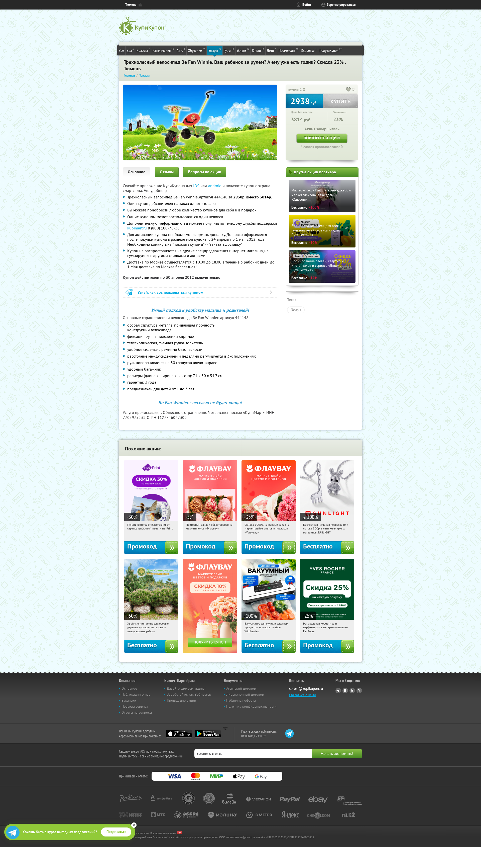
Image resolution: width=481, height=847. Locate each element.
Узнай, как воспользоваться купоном (170, 292)
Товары (214, 50)
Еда (130, 50)
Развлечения (163, 50)
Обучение (196, 50)
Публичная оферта (241, 700)
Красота (143, 50)
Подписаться (116, 831)
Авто (181, 50)
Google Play (208, 734)
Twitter (352, 690)
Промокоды (288, 50)
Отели (258, 50)
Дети (271, 50)
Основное (136, 171)
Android (215, 185)
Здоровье (309, 50)
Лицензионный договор (245, 694)
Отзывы (167, 171)
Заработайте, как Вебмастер (189, 694)
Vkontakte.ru (345, 690)
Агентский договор (241, 688)
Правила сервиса (135, 706)
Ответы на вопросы (137, 712)
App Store (179, 734)
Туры (229, 50)
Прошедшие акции (181, 700)
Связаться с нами (302, 695)
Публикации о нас (136, 694)
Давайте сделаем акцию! (186, 688)
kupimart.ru (137, 227)
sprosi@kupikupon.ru (306, 688)
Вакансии (129, 700)
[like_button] (348, 89)
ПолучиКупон (330, 50)
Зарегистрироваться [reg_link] (341, 5)
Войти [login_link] (306, 5)
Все (121, 50)
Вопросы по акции (204, 171)
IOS (196, 185)
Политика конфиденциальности (251, 706)
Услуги (243, 50)
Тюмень (130, 5)
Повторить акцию (322, 138)
